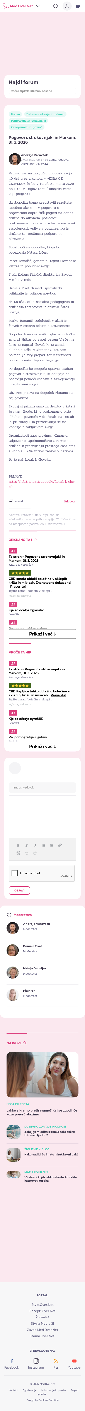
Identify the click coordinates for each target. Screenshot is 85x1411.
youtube (74, 1367)
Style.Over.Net (42, 1304)
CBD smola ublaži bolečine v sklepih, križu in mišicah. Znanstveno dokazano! (40, 582)
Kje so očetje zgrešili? (26, 610)
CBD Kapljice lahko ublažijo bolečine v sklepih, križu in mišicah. (39, 693)
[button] (18, 845)
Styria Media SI (42, 1323)
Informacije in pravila (53, 1390)
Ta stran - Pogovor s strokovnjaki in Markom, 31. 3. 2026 (37, 558)
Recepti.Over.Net (42, 1310)
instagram (36, 1367)
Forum (15, 114)
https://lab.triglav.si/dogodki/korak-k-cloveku (42, 484)
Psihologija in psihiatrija (28, 120)
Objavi (19, 890)
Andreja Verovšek (34, 154)
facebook (11, 1367)
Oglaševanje (29, 1390)
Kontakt (13, 1390)
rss (56, 1367)
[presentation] (18, 845)
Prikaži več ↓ (42, 633)
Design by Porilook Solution (43, 1400)
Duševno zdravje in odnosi (45, 114)
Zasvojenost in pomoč (26, 127)
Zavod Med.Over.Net (42, 1329)
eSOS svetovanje (51, 524)
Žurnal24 (42, 1317)
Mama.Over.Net (42, 1336)
